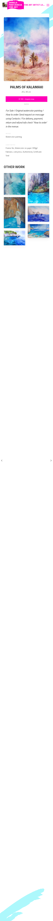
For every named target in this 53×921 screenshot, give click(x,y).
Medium (8, 133)
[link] (4, 4)
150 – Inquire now (26, 99)
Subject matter (10, 145)
